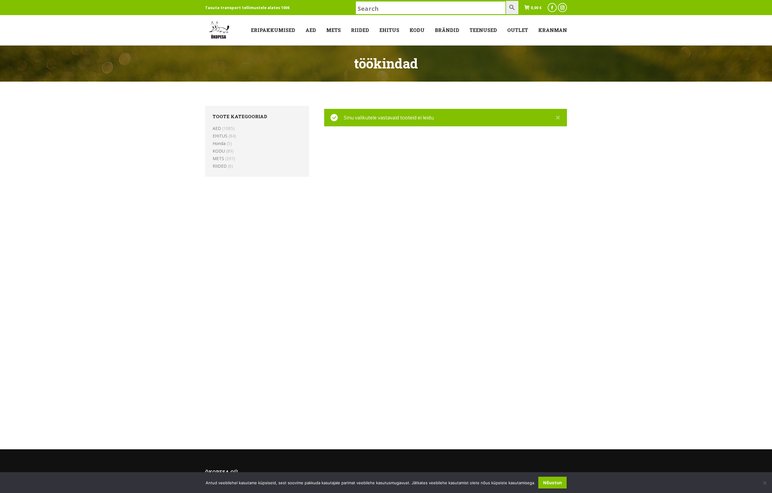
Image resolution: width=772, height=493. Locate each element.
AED (217, 128)
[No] (764, 483)
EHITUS (220, 136)
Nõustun (552, 482)
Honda (219, 143)
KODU (219, 151)
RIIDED (220, 166)
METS (218, 158)
